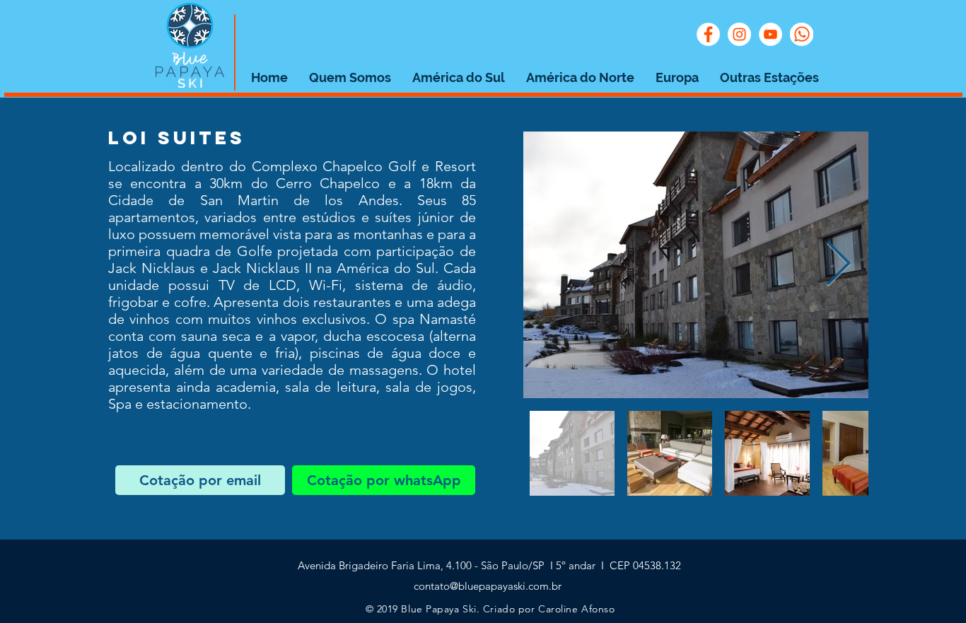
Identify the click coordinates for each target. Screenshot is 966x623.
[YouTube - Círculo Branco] (770, 34)
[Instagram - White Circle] (739, 34)
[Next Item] (838, 265)
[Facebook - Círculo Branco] (708, 34)
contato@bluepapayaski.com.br (487, 586)
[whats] (801, 34)
